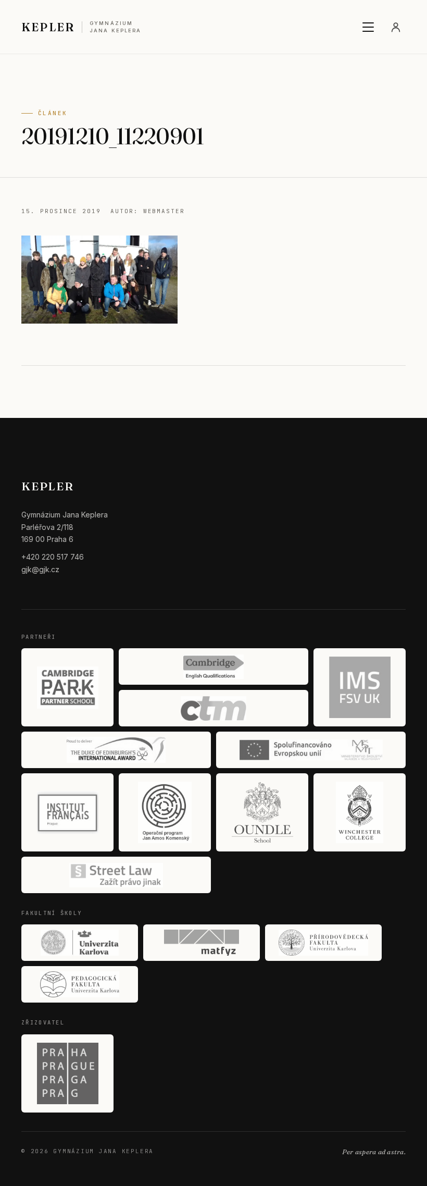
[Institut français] (67, 812)
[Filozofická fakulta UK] (79, 942)
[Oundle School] (262, 812)
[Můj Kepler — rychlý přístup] (396, 27)
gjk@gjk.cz (40, 569)
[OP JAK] (165, 812)
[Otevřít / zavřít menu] (368, 27)
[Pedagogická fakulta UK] (79, 984)
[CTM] (213, 708)
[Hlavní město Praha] (67, 1073)
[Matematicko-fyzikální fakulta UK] (201, 942)
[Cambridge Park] (67, 687)
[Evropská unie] (311, 750)
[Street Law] (116, 875)
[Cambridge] (213, 666)
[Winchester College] (359, 812)
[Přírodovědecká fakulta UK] (323, 942)
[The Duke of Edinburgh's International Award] (116, 750)
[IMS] (359, 687)
